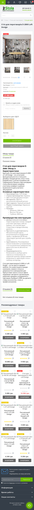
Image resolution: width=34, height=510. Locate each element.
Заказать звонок (26, 10)
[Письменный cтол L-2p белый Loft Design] (25, 316)
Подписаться (26, 479)
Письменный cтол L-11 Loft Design (9, 444)
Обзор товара (8, 154)
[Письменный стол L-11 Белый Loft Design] (9, 316)
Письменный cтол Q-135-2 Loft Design (9, 353)
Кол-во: (6, 133)
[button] (14, 2)
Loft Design (17, 83)
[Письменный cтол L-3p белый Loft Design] (25, 407)
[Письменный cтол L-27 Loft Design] (9, 406)
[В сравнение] (15, 314)
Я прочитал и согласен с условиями (15, 483)
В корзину (17, 141)
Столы (6, 20)
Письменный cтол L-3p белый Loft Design (25, 415)
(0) (19, 77)
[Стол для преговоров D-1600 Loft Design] (25, 375)
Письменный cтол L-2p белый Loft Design (25, 324)
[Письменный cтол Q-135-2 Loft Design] (9, 346)
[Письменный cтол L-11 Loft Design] (9, 437)
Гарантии (12, 483)
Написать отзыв (23, 290)
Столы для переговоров (16, 20)
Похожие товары (9, 161)
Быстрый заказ (17, 146)
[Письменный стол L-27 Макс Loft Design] (25, 346)
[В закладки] (15, 311)
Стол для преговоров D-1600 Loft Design (25, 383)
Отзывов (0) (7, 157)
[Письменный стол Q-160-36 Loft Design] (9, 374)
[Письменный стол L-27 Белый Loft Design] (25, 438)
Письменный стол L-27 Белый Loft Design (25, 447)
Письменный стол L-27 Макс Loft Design (24, 353)
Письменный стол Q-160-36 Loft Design (9, 381)
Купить (26, 108)
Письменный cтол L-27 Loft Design (9, 412)
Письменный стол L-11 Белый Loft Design (9, 324)
